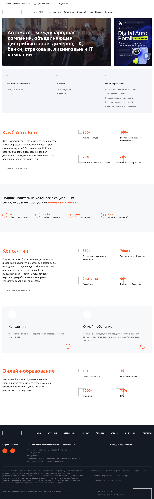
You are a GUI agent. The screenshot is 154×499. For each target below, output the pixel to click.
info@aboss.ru (33, 456)
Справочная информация (102, 476)
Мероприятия (55, 12)
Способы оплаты (140, 471)
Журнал (85, 433)
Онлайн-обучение (85, 12)
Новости (99, 12)
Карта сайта (96, 471)
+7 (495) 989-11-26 (35, 453)
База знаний (69, 433)
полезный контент (63, 202)
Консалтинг (69, 12)
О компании (39, 12)
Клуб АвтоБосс (20, 132)
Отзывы (114, 433)
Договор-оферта (122, 476)
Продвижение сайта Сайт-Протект (110, 495)
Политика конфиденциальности (117, 471)
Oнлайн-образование (28, 371)
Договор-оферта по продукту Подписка (107, 480)
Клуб (38, 433)
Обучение (52, 433)
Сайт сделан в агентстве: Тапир (109, 491)
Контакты (109, 12)
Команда (100, 433)
